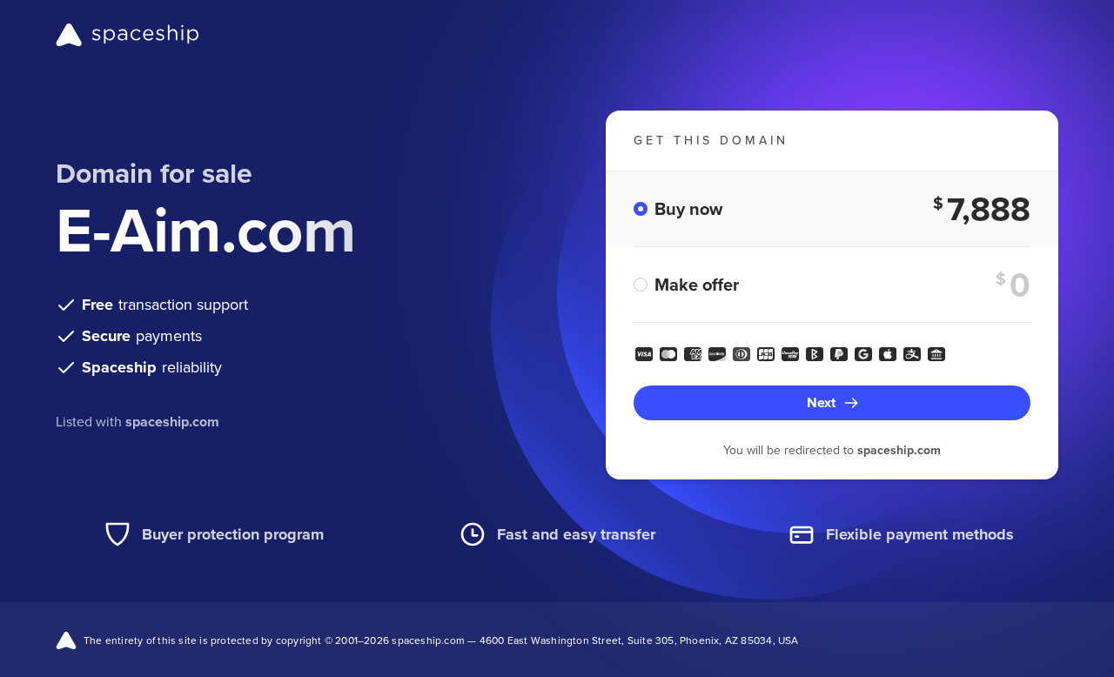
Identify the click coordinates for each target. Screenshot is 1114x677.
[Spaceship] (127, 35)
